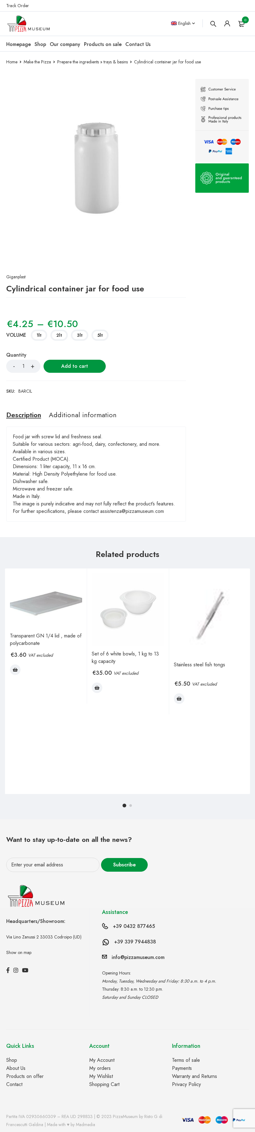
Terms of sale (186, 1060)
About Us (16, 1068)
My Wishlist (101, 1076)
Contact (14, 1084)
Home (11, 62)
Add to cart (74, 366)
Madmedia (85, 1124)
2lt (59, 335)
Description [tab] (23, 415)
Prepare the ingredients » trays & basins (92, 62)
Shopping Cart (104, 1084)
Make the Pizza (37, 62)
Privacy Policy (186, 1084)
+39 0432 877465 (134, 926)
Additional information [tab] (83, 415)
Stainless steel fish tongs (199, 664)
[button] (15, 669)
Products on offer (25, 1076)
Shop (11, 1060)
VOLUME (16, 335)
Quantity (16, 355)
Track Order (17, 5)
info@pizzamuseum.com (138, 957)
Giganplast (16, 277)
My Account (101, 1060)
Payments (182, 1068)
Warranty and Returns (194, 1076)
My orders (100, 1068)
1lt (39, 335)
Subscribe (124, 864)
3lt (79, 335)
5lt (100, 335)
